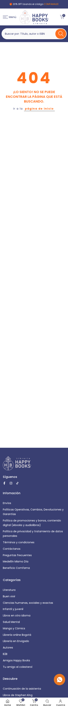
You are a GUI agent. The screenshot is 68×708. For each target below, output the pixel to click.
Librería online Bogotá (17, 635)
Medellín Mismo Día (15, 561)
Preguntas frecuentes (17, 555)
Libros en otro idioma (16, 615)
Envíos (7, 503)
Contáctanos (11, 549)
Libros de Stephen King (17, 695)
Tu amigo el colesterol (17, 667)
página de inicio (39, 109)
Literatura (9, 590)
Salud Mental (11, 622)
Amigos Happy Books (16, 660)
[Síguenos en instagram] (11, 483)
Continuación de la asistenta (22, 689)
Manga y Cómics (14, 628)
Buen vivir (9, 596)
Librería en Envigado (16, 641)
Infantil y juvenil (13, 609)
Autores (8, 647)
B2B (5, 654)
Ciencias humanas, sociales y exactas (28, 603)
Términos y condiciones (18, 542)
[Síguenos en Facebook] (4, 483)
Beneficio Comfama (16, 568)
